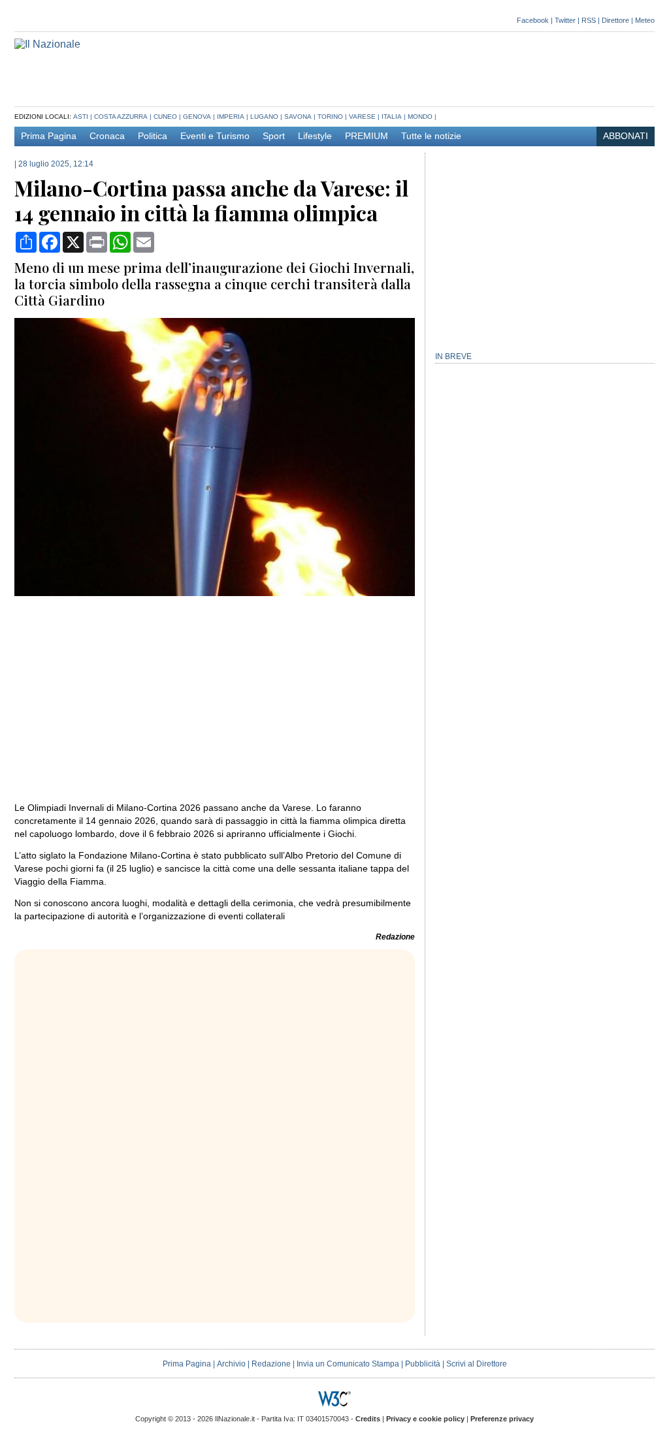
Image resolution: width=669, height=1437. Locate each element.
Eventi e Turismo (215, 136)
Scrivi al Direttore (476, 1363)
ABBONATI (625, 136)
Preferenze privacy (502, 1419)
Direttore (615, 20)
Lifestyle (315, 136)
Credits (367, 1419)
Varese (362, 116)
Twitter (565, 20)
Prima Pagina (48, 136)
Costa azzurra (121, 116)
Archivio (231, 1363)
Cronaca (107, 136)
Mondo (420, 116)
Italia (392, 116)
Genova (197, 116)
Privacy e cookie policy (425, 1419)
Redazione (271, 1363)
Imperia (230, 116)
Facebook (533, 20)
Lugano (264, 116)
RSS (588, 20)
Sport (274, 136)
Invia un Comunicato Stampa (348, 1363)
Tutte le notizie (431, 136)
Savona (298, 116)
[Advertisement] (417, 68)
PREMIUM (366, 136)
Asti (80, 116)
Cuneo (165, 116)
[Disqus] (214, 1140)
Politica (152, 136)
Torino (330, 116)
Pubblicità (422, 1363)
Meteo (645, 20)
